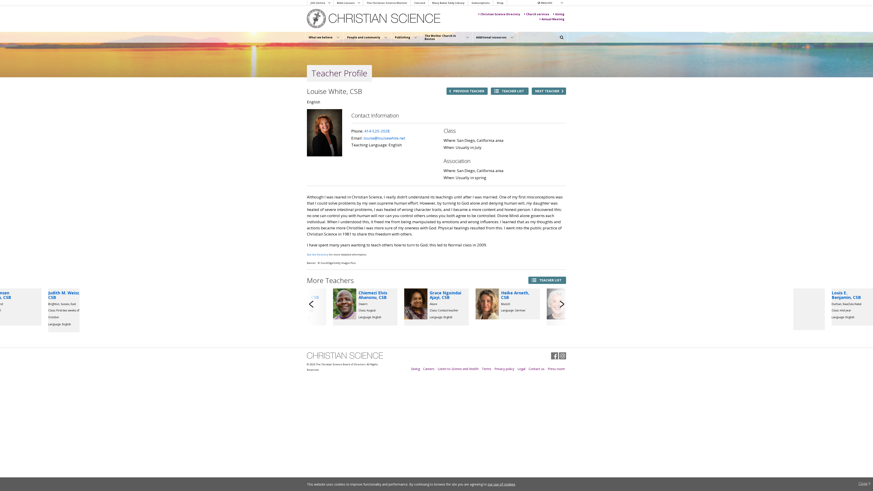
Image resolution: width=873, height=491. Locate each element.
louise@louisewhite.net (384, 138)
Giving (415, 369)
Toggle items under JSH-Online (329, 3)
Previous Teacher (468, 91)
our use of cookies (501, 484)
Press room (556, 369)
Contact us (536, 369)
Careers (428, 369)
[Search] (561, 37)
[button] (550, 3)
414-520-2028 (377, 131)
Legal (521, 369)
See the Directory (318, 254)
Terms (486, 369)
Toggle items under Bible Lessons (359, 3)
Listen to (458, 369)
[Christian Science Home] (374, 18)
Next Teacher (547, 91)
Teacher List (513, 91)
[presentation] (311, 304)
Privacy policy (504, 369)
